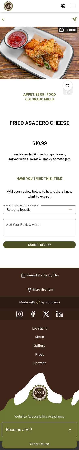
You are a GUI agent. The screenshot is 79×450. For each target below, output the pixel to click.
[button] (5, 19)
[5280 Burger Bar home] (21, 6)
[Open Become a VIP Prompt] (70, 429)
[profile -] (63, 5)
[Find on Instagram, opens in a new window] (19, 315)
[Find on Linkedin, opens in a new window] (59, 315)
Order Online (39, 444)
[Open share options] (74, 19)
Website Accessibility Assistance (39, 416)
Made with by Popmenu (31, 302)
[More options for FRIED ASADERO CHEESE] (68, 86)
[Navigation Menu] (73, 6)
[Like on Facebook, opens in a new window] (32, 315)
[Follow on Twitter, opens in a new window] (46, 315)
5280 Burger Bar (39, 393)
